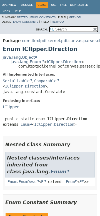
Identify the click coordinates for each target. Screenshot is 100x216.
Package (26, 4)
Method (75, 17)
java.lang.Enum (26, 62)
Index (6, 11)
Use (53, 4)
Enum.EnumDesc (22, 181)
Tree (63, 4)
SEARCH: (42, 29)
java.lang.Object (19, 57)
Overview (9, 4)
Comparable (45, 81)
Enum (25, 124)
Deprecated (79, 4)
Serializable (16, 81)
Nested (22, 17)
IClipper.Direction (64, 62)
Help (17, 11)
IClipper (11, 107)
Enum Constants (43, 17)
